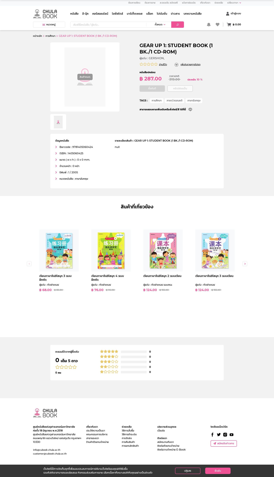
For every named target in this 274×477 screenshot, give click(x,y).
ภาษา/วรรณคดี (174, 100)
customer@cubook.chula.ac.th (50, 453)
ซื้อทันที (152, 88)
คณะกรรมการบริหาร (97, 434)
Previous (29, 263)
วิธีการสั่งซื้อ (128, 430)
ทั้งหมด (158, 24)
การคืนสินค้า (128, 442)
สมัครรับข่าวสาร (225, 443)
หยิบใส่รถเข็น (180, 88)
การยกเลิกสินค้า (130, 445)
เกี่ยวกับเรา (92, 426)
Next (244, 263)
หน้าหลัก (37, 35)
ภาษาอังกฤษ (193, 100)
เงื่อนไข (161, 430)
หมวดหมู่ (50, 24)
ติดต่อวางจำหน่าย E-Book (171, 449)
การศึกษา (157, 100)
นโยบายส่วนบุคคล (166, 426)
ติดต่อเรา (162, 438)
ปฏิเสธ (187, 470)
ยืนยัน (218, 470)
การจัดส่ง (127, 438)
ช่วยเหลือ (127, 426)
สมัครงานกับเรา (165, 442)
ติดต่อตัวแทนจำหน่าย (168, 445)
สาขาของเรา (92, 438)
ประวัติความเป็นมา (95, 430)
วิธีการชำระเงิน (129, 434)
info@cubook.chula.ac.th (46, 450)
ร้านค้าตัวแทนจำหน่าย (97, 442)
